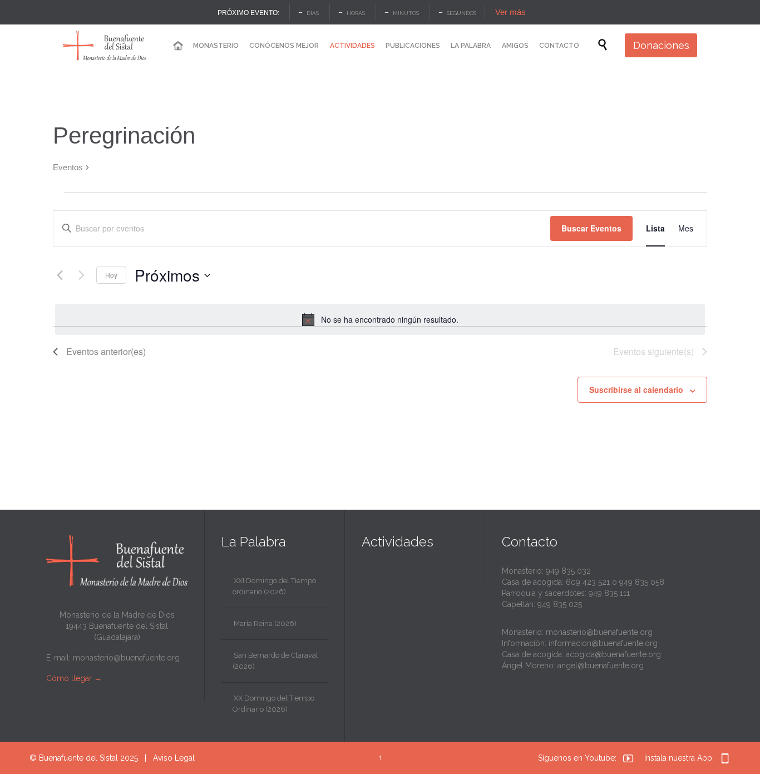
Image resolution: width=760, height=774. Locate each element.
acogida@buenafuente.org (613, 654)
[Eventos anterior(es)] (59, 275)
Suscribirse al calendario (636, 389)
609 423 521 (588, 582)
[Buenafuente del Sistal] (104, 45)
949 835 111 (609, 593)
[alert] (380, 319)
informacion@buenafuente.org (603, 643)
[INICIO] (177, 46)
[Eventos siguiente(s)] (81, 275)
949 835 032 (568, 570)
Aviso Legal (174, 757)
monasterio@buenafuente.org (126, 657)
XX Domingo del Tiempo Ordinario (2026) (273, 703)
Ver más (510, 12)
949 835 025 (559, 604)
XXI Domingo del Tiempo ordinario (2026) (274, 586)
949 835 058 (641, 582)
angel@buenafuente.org (600, 665)
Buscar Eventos (591, 228)
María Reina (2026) (265, 623)
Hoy (111, 274)
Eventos (68, 167)
